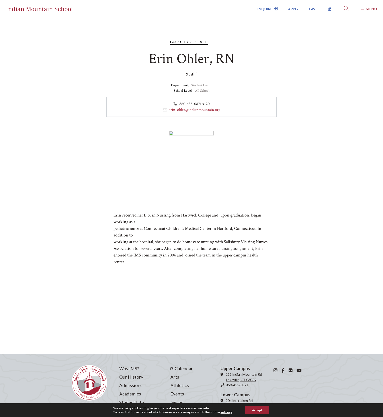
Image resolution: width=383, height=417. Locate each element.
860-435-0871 (237, 385)
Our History (131, 376)
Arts (174, 376)
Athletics (179, 385)
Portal (330, 9)
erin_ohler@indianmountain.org (194, 109)
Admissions (130, 385)
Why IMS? (129, 368)
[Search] (346, 9)
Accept (257, 410)
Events (177, 393)
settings (226, 412)
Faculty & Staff (189, 42)
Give (313, 9)
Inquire (264, 9)
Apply (293, 9)
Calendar (184, 368)
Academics (130, 393)
